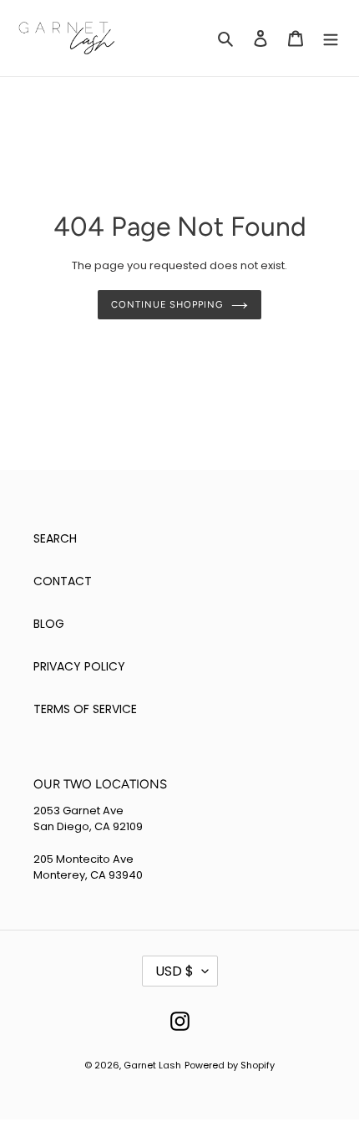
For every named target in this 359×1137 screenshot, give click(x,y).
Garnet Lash (152, 1065)
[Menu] (330, 38)
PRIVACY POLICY (79, 666)
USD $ (174, 971)
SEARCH (55, 538)
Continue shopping (166, 304)
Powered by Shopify (230, 1065)
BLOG (48, 623)
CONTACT (62, 581)
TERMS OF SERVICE (85, 709)
